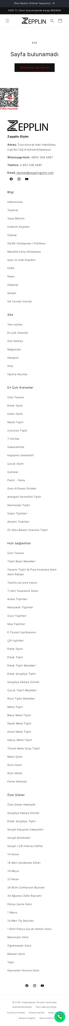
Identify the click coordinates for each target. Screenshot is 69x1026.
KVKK (10, 268)
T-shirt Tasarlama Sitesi (22, 590)
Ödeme (12, 235)
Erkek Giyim (15, 405)
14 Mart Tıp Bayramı (20, 920)
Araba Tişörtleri (17, 599)
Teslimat (12, 210)
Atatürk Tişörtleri (18, 521)
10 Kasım (13, 854)
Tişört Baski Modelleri (21, 561)
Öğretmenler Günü (19, 945)
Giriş (10, 365)
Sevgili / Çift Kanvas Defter (25, 846)
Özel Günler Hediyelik (21, 804)
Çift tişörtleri (15, 640)
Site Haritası (15, 340)
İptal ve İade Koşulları (21, 259)
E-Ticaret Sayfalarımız (21, 632)
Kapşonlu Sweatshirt (20, 455)
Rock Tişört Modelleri (21, 698)
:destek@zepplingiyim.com (34, 172)
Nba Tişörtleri (16, 624)
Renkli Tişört (15, 422)
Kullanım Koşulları (18, 226)
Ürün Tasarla (15, 397)
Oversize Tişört (17, 430)
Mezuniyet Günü (17, 937)
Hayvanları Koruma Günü (23, 970)
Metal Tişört (15, 706)
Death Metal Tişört (19, 723)
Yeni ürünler (15, 324)
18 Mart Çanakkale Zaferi (23, 862)
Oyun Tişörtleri (16, 615)
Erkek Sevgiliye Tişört (21, 673)
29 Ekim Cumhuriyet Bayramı (26, 887)
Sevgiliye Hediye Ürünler (23, 682)
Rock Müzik (14, 773)
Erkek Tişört (15, 657)
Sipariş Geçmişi (17, 374)
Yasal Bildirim (15, 218)
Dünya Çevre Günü (19, 904)
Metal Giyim (15, 756)
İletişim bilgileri (27, 1018)
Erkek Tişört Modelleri (21, 665)
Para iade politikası (46, 1007)
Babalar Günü (16, 953)
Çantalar (12, 471)
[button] (7, 21)
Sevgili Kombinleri (18, 837)
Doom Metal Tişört (19, 731)
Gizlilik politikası (16, 1012)
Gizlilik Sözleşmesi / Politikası (26, 243)
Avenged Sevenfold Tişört (24, 496)
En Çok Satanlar (17, 332)
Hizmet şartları (37, 1012)
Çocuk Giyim (15, 463)
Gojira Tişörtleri (17, 513)
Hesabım (13, 357)
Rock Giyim (14, 764)
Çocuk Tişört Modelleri (22, 690)
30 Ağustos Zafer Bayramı (24, 895)
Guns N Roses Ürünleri (21, 488)
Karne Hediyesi (17, 781)
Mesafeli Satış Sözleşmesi (24, 251)
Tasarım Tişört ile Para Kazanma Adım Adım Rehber (32, 572)
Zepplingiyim (29, 1002)
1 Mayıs (12, 912)
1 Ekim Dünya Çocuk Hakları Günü (29, 928)
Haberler (13, 284)
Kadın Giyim (15, 413)
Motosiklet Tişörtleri (20, 607)
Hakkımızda (15, 201)
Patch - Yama (16, 480)
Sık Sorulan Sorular (19, 301)
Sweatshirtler (15, 447)
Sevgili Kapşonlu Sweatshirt (25, 829)
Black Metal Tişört (19, 715)
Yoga (10, 962)
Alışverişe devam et (34, 67)
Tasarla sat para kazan (22, 582)
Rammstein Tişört (18, 505)
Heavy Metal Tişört (19, 739)
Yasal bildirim (46, 1018)
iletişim (11, 293)
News (11, 276)
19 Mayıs (13, 870)
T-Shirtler (13, 438)
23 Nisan (13, 879)
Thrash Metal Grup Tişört (23, 748)
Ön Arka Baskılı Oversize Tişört (27, 529)
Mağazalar (14, 349)
